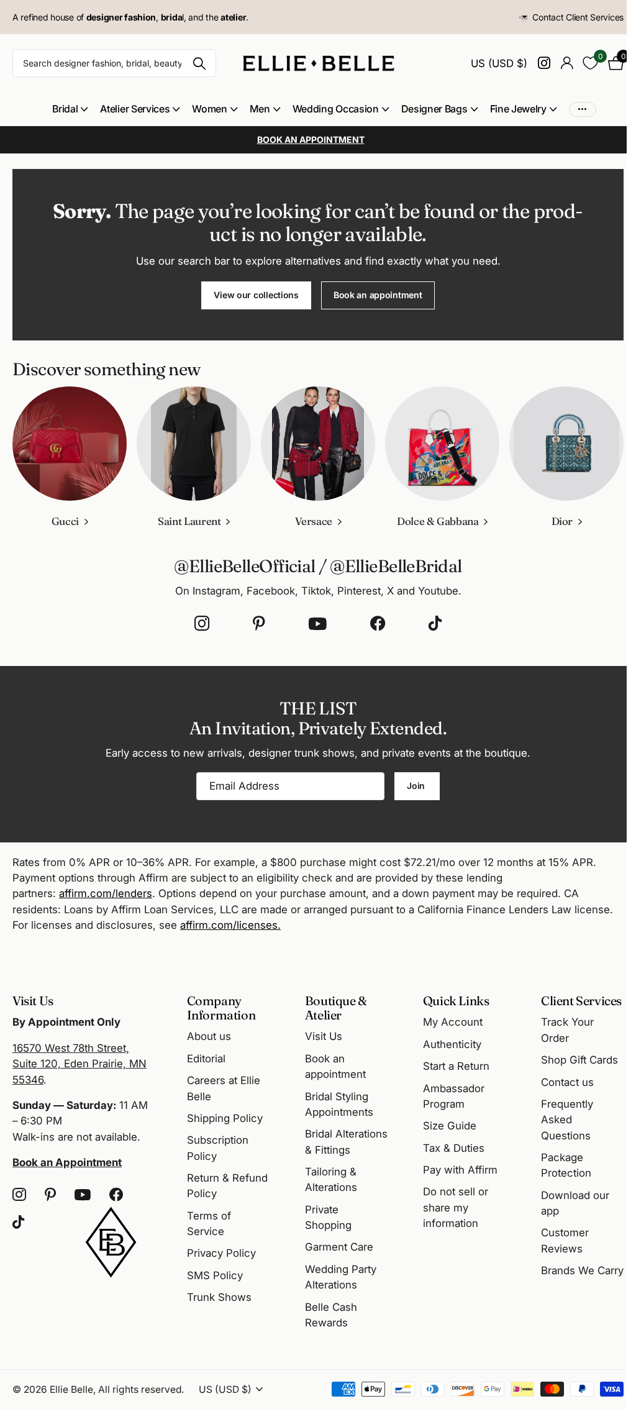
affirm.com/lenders (105, 893)
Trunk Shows (219, 1297)
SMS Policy (215, 1275)
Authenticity (452, 1044)
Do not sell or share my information (455, 1207)
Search (199, 63)
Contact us (567, 1082)
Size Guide (449, 1125)
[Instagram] (201, 623)
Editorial (206, 1058)
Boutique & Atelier (336, 1008)
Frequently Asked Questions (567, 1120)
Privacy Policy (221, 1253)
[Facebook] (377, 623)
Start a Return (456, 1066)
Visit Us (323, 1036)
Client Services (581, 1000)
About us (209, 1036)
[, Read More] (543, 63)
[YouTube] (318, 624)
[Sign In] (566, 63)
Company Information (221, 1008)
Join (417, 785)
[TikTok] (435, 623)
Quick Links (456, 1000)
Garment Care (339, 1247)
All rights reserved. (141, 1389)
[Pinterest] (259, 623)
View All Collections (70, 109)
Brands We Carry (582, 1270)
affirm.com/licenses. (230, 925)
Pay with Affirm (460, 1170)
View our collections (256, 295)
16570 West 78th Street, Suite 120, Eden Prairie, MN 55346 (79, 1064)
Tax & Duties (453, 1148)
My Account (453, 1022)
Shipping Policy (225, 1118)
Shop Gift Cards (579, 1060)
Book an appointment (378, 295)
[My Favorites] (590, 63)
